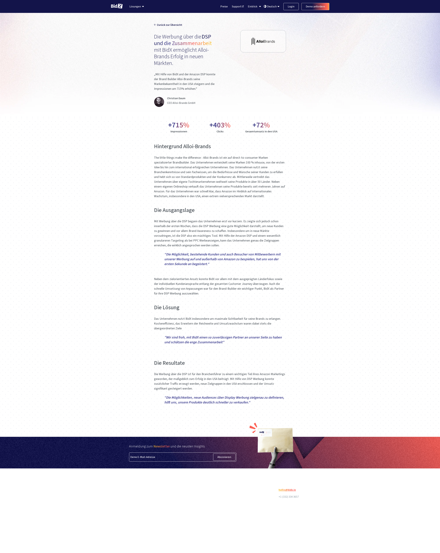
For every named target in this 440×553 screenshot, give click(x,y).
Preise (224, 6)
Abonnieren (224, 457)
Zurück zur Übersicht (169, 25)
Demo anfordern (315, 6)
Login (291, 6)
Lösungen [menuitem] (135, 6)
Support (237, 6)
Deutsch (272, 6)
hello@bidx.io (287, 490)
